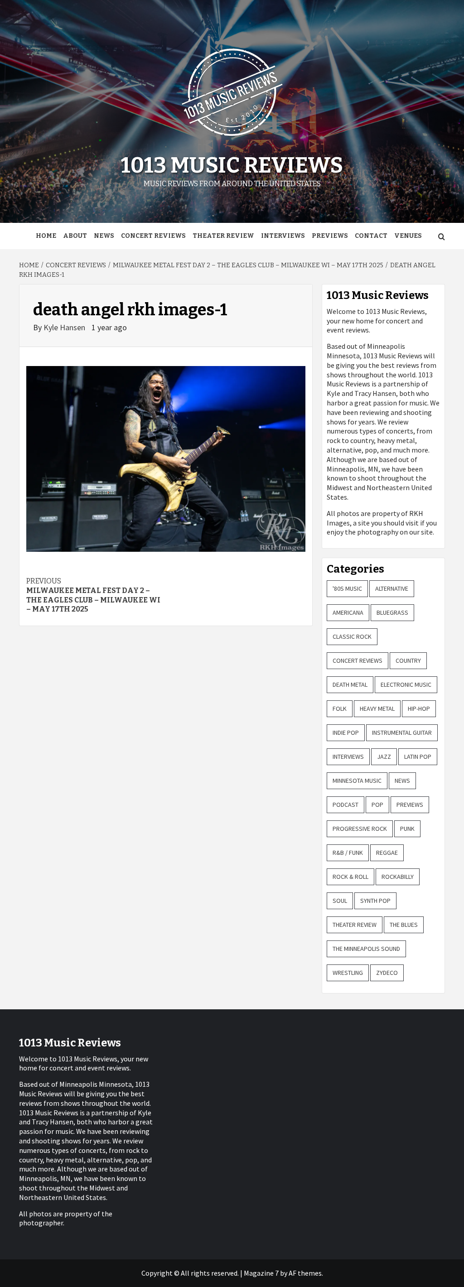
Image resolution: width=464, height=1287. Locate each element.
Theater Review (223, 236)
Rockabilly (398, 876)
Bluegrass (392, 612)
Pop (377, 804)
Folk (340, 708)
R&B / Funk (348, 852)
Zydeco (387, 973)
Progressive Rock (360, 828)
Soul (340, 901)
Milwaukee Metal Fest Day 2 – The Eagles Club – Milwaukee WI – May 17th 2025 (93, 595)
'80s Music (347, 588)
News (104, 236)
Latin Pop (417, 756)
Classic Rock (352, 636)
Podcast (345, 804)
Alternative (391, 588)
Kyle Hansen (65, 327)
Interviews (283, 236)
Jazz (384, 756)
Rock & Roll (350, 876)
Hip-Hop (419, 708)
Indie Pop (346, 732)
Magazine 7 (261, 1272)
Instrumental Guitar (402, 732)
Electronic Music (406, 684)
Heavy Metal (377, 708)
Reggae (387, 852)
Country (408, 660)
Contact (371, 236)
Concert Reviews (153, 236)
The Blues (404, 925)
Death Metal (350, 684)
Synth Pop (375, 901)
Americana (348, 612)
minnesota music (357, 780)
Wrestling (348, 973)
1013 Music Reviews (232, 165)
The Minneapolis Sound (366, 949)
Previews (330, 236)
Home (46, 236)
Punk (407, 828)
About (75, 236)
